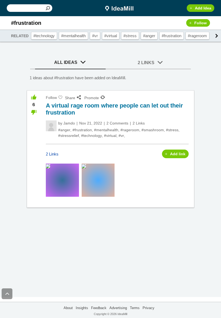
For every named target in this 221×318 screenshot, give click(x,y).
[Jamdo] (51, 125)
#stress (130, 35)
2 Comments (117, 123)
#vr (95, 35)
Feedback (98, 308)
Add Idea (203, 8)
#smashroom (152, 130)
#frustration (171, 35)
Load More (110, 228)
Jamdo (69, 123)
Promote (91, 98)
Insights (82, 308)
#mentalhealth (73, 35)
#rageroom (197, 35)
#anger (149, 35)
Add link (177, 154)
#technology (44, 35)
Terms (135, 308)
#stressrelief (68, 135)
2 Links (146, 62)
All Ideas (65, 62)
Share (70, 98)
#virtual (110, 35)
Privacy (148, 308)
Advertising (118, 308)
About (68, 308)
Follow (200, 23)
